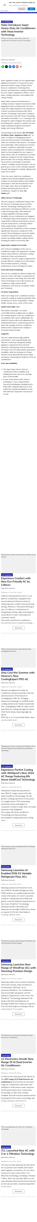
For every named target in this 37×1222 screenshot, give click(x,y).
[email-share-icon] (17, 67)
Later (21, 9)
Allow (31, 9)
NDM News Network (8, 60)
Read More (18, 628)
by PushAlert (5, 11)
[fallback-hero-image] (18, 563)
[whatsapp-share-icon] (2, 67)
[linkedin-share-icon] (13, 67)
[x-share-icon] (6, 67)
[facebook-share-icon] (10, 67)
